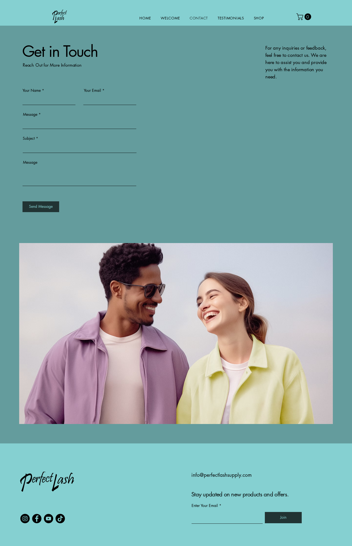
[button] (304, 16)
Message (30, 114)
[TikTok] (60, 518)
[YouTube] (48, 518)
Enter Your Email (205, 506)
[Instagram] (25, 518)
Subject (29, 138)
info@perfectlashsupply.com (221, 475)
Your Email (92, 91)
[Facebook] (36, 518)
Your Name (32, 91)
